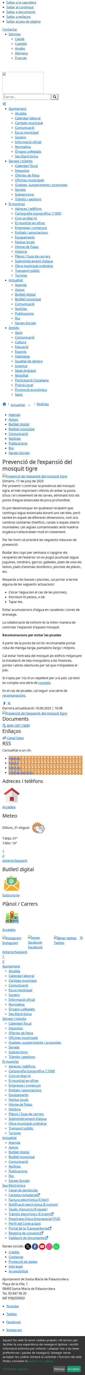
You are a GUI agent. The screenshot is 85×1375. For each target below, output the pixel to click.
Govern (14, 995)
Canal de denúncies (23, 1190)
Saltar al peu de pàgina (23, 21)
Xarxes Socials (19, 453)
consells (44, 683)
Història (15, 1109)
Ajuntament (11, 966)
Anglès (20, 48)
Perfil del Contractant (25, 1223)
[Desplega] (29, 405)
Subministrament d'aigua (27, 1119)
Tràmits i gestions (22, 1057)
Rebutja (59, 1369)
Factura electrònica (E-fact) (29, 1200)
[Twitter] (28, 1246)
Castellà (21, 43)
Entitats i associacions (25, 1090)
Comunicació (18, 434)
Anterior (8, 860)
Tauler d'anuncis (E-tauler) (28, 1209)
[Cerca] (54, 97)
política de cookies (40, 1361)
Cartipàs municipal (23, 980)
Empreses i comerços (25, 1085)
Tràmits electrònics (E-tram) (29, 1214)
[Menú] (4, 104)
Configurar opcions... (16, 1369)
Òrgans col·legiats (22, 1009)
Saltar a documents (20, 12)
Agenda (14, 415)
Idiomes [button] (15, 34)
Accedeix (8, 807)
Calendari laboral (21, 976)
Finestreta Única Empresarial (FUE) (34, 1219)
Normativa (17, 1004)
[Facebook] (35, 1246)
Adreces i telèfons (22, 1066)
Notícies (43, 404)
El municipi (10, 1061)
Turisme (15, 1133)
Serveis (14, 1047)
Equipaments (18, 1095)
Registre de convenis (24, 1233)
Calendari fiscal (20, 1023)
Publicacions (18, 443)
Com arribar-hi (20, 1076)
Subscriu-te (10, 895)
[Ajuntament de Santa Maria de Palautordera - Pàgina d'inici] (22, 82)
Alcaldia (14, 971)
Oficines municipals (23, 1038)
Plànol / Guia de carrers (26, 1114)
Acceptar (74, 1369)
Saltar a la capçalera (21, 2)
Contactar (9, 29)
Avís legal (16, 1266)
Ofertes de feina (21, 772)
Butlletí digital (19, 424)
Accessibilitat (18, 1271)
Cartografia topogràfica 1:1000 (32, 1071)
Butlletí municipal (22, 429)
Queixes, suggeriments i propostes (35, 1042)
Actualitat (18, 405)
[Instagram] (49, 1246)
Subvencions (18, 1052)
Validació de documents (26, 1238)
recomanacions (14, 695)
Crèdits (14, 1252)
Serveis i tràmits (14, 1018)
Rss (11, 448)
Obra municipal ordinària (27, 1123)
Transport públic (21, 1128)
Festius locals (18, 1099)
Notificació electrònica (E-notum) (33, 1204)
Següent (21, 860)
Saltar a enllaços (18, 16)
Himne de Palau (20, 1104)
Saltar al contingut (20, 7)
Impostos (16, 1028)
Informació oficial (22, 999)
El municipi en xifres (24, 1080)
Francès (21, 58)
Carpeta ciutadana (22, 1195)
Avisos (13, 419)
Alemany (21, 53)
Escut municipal (20, 990)
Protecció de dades (23, 1261)
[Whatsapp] (56, 1246)
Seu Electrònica (20, 1014)
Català (19, 39)
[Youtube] (42, 1246)
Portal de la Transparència (28, 1228)
